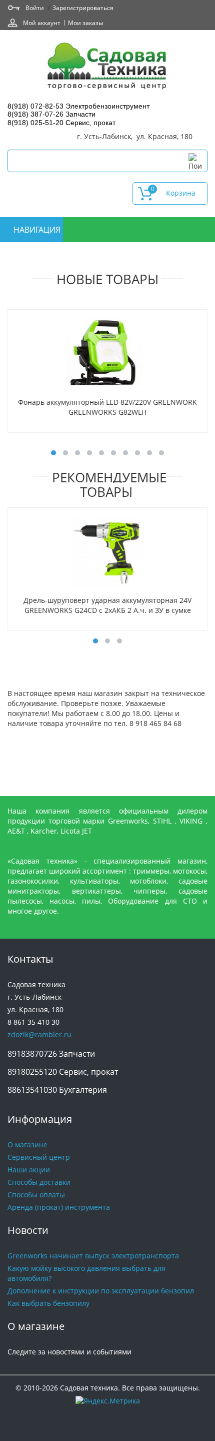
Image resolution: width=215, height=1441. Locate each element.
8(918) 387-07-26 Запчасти (52, 114)
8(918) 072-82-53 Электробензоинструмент (79, 106)
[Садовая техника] (107, 67)
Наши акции (29, 1169)
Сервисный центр (39, 1157)
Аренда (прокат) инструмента (59, 1207)
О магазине (28, 1144)
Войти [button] (35, 8)
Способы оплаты (36, 1194)
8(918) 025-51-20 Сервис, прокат (62, 123)
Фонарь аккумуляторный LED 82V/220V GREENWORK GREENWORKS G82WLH (107, 407)
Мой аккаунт (41, 23)
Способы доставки (39, 1182)
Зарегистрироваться (83, 8)
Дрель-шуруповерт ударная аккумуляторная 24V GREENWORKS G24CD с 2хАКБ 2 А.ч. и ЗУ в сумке (108, 605)
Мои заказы (85, 23)
